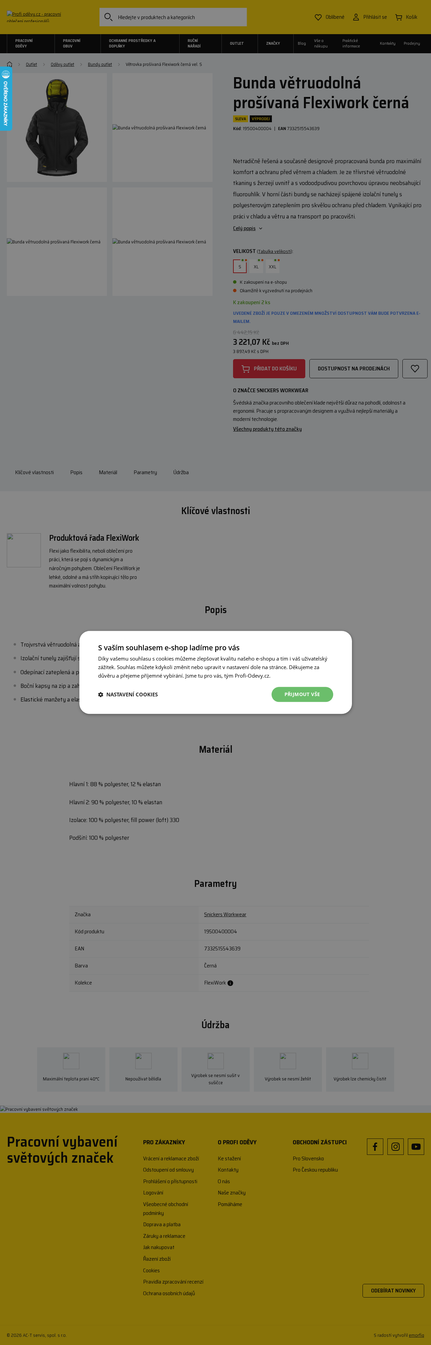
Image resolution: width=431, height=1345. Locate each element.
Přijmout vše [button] (302, 694)
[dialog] (215, 672)
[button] (128, 694)
